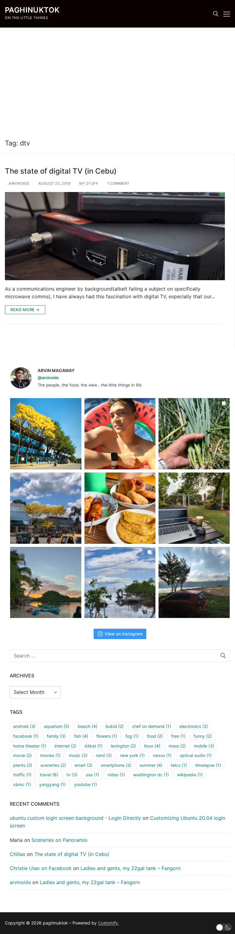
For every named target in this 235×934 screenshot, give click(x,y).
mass (177, 745)
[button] (224, 927)
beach (87, 726)
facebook (26, 736)
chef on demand (151, 726)
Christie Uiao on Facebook (41, 868)
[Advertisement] (117, 80)
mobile (204, 745)
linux (152, 745)
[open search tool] (215, 14)
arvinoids (18, 183)
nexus (162, 755)
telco (179, 765)
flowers (106, 736)
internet (65, 745)
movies (50, 755)
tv (71, 774)
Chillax (17, 854)
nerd (104, 755)
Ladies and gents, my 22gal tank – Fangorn (130, 868)
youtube (85, 784)
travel (49, 774)
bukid (115, 726)
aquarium (56, 726)
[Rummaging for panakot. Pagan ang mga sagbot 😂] (194, 433)
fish (81, 736)
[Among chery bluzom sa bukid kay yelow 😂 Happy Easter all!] (45, 508)
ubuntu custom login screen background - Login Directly (75, 818)
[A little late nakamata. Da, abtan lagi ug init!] (194, 582)
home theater (29, 745)
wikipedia (190, 774)
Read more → (25, 309)
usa (92, 774)
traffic (22, 774)
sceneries (53, 765)
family (56, 736)
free (178, 736)
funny (203, 736)
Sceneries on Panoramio (60, 840)
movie (22, 755)
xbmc (22, 784)
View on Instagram (124, 633)
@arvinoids (48, 377)
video (116, 774)
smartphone (116, 765)
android (24, 726)
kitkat (94, 745)
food (155, 736)
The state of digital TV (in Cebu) (61, 171)
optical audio (196, 755)
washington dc (151, 774)
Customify (108, 922)
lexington (123, 745)
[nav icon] (226, 13)
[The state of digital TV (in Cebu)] (115, 236)
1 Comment (117, 183)
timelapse (208, 765)
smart (83, 765)
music (78, 755)
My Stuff (88, 183)
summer (151, 765)
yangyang (52, 784)
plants (22, 765)
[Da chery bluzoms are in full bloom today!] (45, 433)
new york (132, 755)
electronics (193, 726)
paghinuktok (32, 10)
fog (132, 736)
